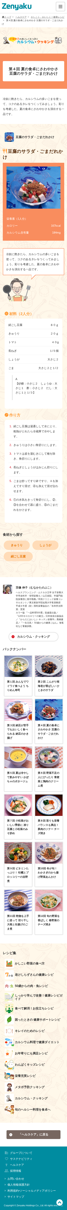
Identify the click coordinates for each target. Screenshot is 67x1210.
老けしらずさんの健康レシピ (34, 974)
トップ (7, 17)
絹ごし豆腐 (18, 556)
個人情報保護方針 (18, 1184)
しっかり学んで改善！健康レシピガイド (39, 997)
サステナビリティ (21, 1158)
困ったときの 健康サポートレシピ (37, 1019)
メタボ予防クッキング (30, 1087)
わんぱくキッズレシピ (30, 1064)
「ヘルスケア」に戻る (33, 1134)
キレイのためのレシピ (30, 1030)
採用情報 (15, 1170)
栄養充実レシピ (25, 1075)
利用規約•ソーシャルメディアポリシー (31, 1190)
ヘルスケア (21, 17)
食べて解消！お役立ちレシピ (34, 1008)
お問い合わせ (15, 1178)
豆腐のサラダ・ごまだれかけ (34, 137)
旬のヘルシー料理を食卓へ (33, 1109)
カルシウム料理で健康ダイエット (37, 1042)
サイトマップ (15, 1196)
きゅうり (17, 545)
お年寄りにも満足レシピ (31, 1053)
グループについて (21, 1152)
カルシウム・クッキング (33, 636)
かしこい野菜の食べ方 (30, 963)
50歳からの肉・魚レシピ (31, 985)
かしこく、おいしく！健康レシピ (47, 17)
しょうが (45, 545)
